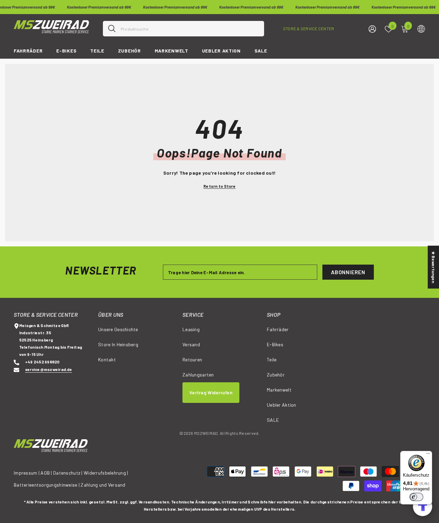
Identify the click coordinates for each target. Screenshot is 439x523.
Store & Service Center (308, 28)
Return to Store (219, 186)
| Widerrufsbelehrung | (104, 473)
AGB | (46, 473)
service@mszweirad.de (48, 369)
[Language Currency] (421, 28)
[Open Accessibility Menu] (422, 506)
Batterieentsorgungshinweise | (47, 485)
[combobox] (190, 28)
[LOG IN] (372, 29)
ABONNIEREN (348, 272)
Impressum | (26, 473)
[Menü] (428, 455)
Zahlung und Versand (103, 485)
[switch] (416, 497)
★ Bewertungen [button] (433, 267)
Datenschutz (66, 473)
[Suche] (183, 28)
